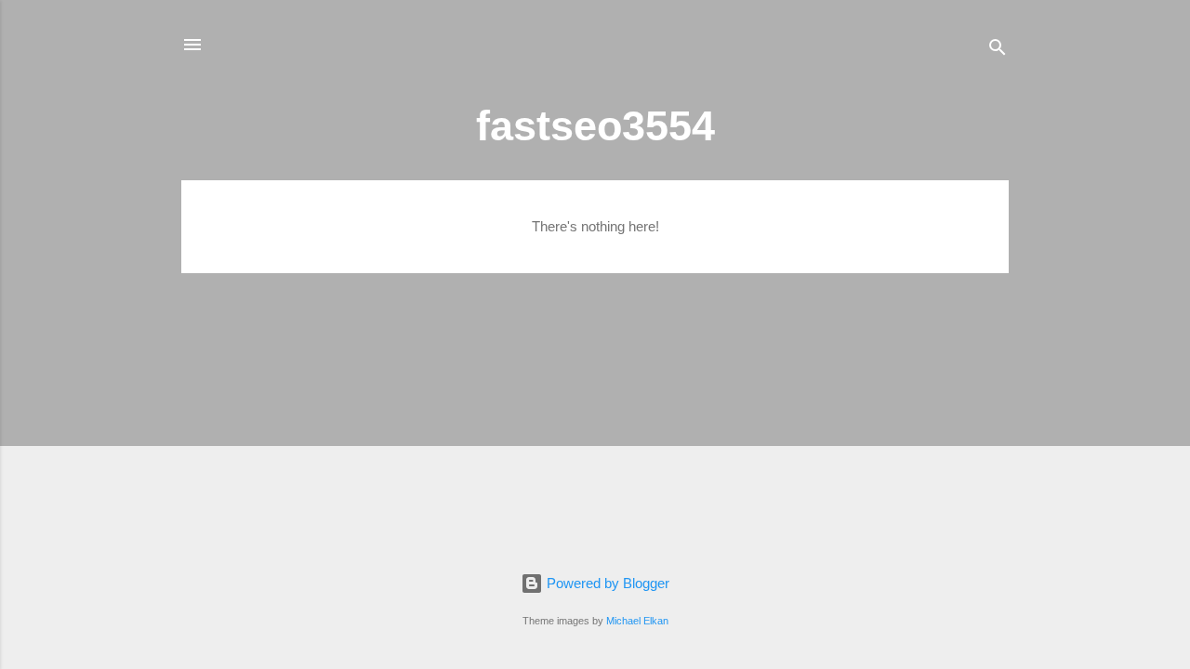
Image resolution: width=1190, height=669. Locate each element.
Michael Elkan (636, 620)
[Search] (997, 50)
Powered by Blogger (606, 583)
